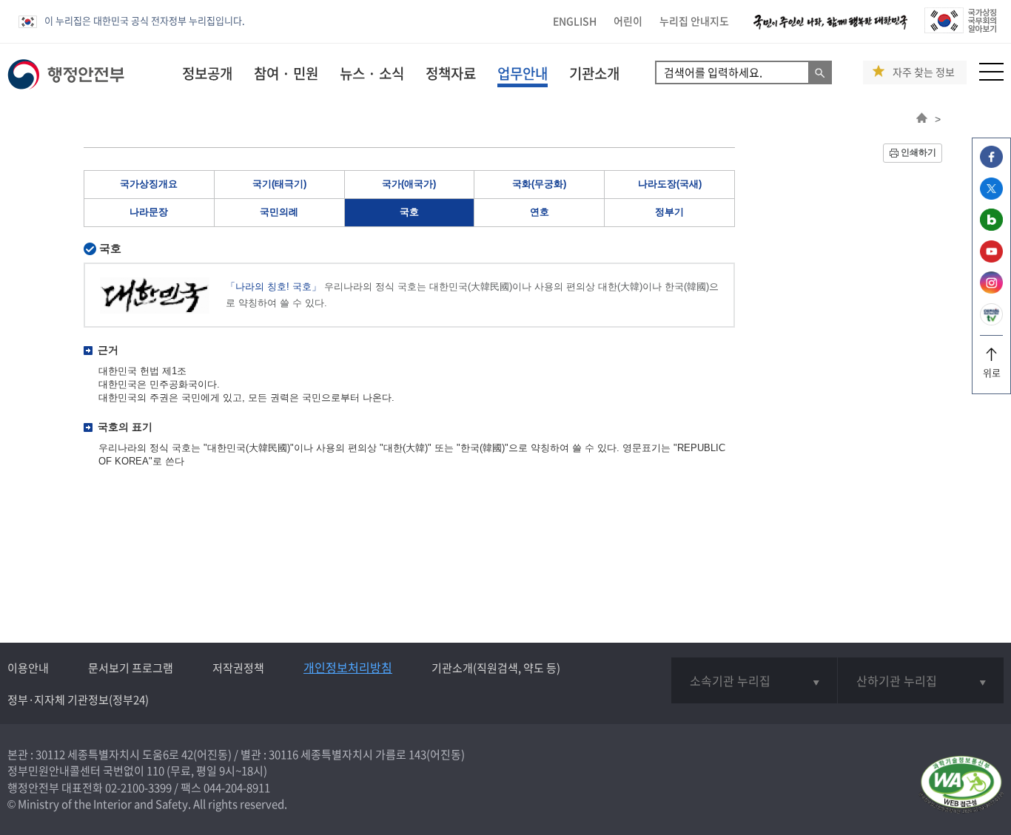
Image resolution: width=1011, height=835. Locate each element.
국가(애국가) (409, 183)
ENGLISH (575, 20)
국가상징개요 (149, 183)
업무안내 (522, 73)
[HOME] (922, 119)
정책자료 (451, 73)
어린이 (628, 20)
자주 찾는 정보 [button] (924, 72)
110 (155, 771)
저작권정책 (238, 668)
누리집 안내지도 (694, 20)
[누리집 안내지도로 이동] (991, 77)
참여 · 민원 (286, 73)
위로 (992, 372)
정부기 (669, 211)
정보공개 (207, 73)
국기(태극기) (279, 183)
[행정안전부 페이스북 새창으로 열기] (991, 164)
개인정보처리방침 (347, 667)
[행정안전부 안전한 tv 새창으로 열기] (991, 321)
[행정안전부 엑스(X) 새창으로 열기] (991, 196)
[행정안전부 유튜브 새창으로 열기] (991, 258)
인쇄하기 (918, 152)
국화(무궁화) (539, 183)
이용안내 (28, 668)
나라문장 (149, 211)
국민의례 (279, 211)
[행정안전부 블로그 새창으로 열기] (991, 227)
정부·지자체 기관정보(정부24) (78, 700)
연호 (539, 211)
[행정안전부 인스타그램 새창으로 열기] (991, 290)
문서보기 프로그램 (130, 668)
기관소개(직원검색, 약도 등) (495, 668)
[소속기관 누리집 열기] (753, 680)
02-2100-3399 (138, 788)
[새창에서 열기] (961, 786)
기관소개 (594, 73)
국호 (409, 211)
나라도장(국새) (670, 183)
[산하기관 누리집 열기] (921, 680)
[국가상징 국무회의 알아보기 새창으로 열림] (960, 29)
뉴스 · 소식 (372, 73)
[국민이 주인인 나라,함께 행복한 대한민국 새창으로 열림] (830, 29)
